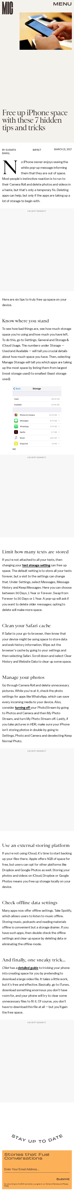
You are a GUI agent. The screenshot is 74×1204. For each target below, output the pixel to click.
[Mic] (7, 8)
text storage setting (36, 565)
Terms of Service (52, 1184)
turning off (23, 707)
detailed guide (28, 967)
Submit (63, 1179)
